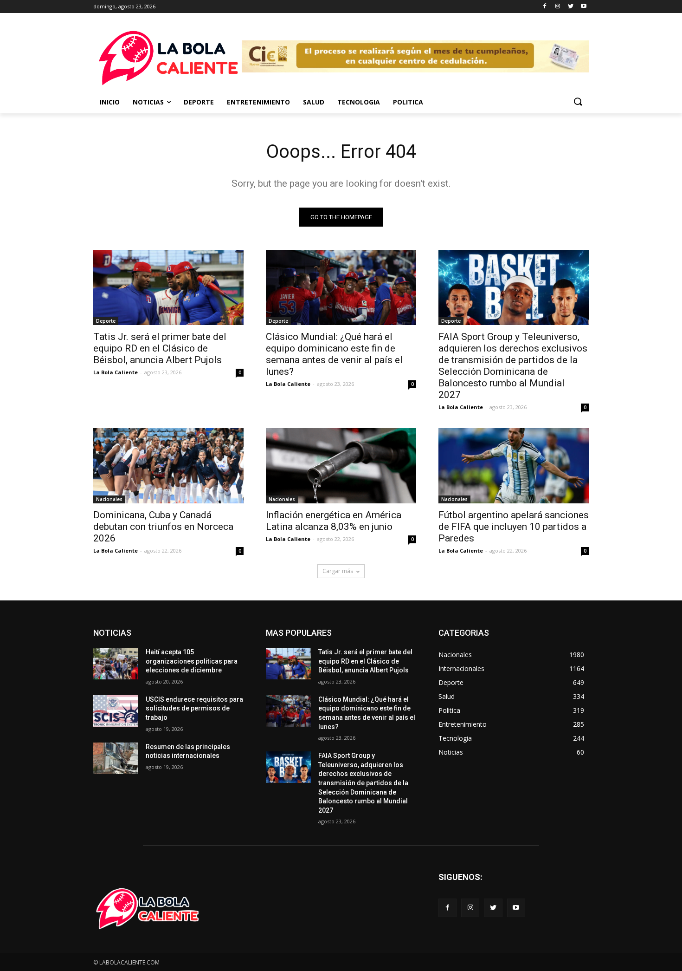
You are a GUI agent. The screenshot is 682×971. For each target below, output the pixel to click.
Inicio (110, 102)
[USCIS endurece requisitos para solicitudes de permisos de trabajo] (115, 711)
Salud (313, 102)
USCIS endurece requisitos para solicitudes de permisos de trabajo (194, 708)
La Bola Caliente (115, 372)
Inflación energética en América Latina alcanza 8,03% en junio (333, 520)
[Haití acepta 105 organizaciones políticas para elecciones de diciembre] (115, 663)
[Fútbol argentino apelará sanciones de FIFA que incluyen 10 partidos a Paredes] (513, 465)
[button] (577, 102)
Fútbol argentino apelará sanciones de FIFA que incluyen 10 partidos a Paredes (513, 526)
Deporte (199, 102)
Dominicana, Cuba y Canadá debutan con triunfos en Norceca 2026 (163, 526)
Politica (408, 102)
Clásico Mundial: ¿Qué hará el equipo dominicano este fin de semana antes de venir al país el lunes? (334, 354)
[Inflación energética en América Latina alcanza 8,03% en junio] (341, 465)
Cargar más (337, 571)
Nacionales (109, 499)
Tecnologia (358, 102)
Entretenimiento (258, 102)
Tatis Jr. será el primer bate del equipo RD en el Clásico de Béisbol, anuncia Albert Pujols (159, 348)
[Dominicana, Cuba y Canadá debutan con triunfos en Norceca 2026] (168, 465)
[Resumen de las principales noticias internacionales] (115, 758)
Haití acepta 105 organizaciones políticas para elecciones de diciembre (192, 661)
